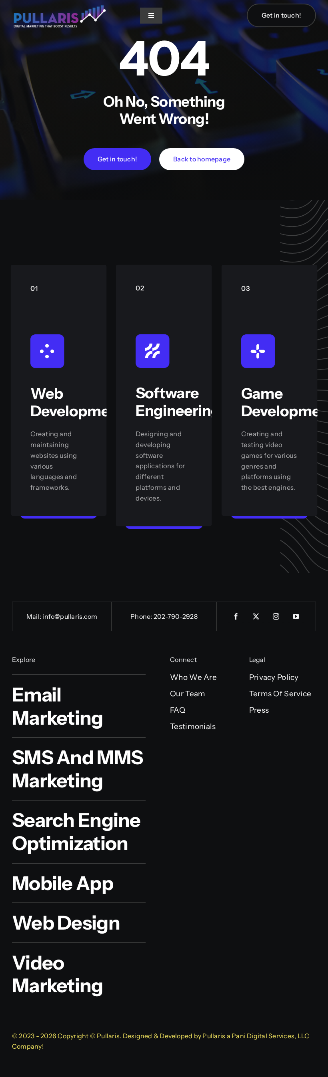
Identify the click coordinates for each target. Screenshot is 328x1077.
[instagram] (276, 616)
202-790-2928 (176, 616)
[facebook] (236, 616)
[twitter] (256, 616)
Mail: (34, 616)
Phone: (142, 616)
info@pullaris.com (69, 616)
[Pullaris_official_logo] (60, 4)
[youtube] (296, 616)
